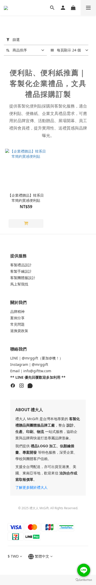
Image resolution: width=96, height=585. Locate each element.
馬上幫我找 (19, 284)
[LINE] (30, 386)
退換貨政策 (19, 330)
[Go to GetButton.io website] (84, 579)
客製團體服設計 (22, 277)
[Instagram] (21, 386)
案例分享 (17, 317)
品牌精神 (17, 311)
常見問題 (17, 324)
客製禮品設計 (21, 264)
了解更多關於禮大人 (31, 487)
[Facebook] (12, 386)
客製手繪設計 (21, 271)
